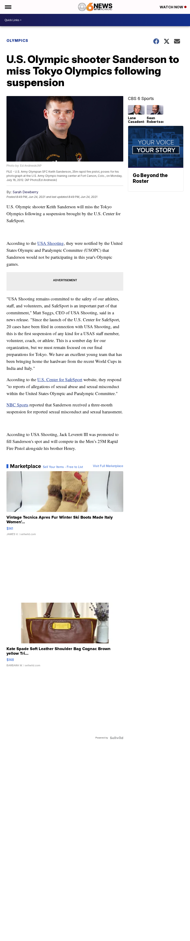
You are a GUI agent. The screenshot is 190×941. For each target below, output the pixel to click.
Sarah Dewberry (25, 192)
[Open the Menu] (7, 7)
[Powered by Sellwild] (116, 737)
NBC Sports (17, 405)
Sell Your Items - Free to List (63, 467)
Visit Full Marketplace (108, 466)
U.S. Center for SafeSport (59, 379)
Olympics (17, 40)
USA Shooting (50, 243)
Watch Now (172, 7)
